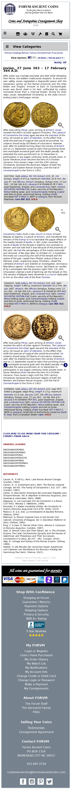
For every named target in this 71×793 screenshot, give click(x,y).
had (19, 250)
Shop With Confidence (35, 592)
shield (54, 194)
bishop (22, 239)
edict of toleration (33, 138)
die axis (29, 395)
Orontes (46, 277)
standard (53, 135)
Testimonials (36, 728)
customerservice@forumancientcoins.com (36, 772)
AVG (60, 184)
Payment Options (36, 606)
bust (48, 187)
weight (16, 179)
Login (28, 651)
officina (20, 182)
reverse (61, 187)
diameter (46, 179)
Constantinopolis (39, 192)
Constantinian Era (46, 53)
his (61, 141)
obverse (33, 184)
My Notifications (36, 667)
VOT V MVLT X (21, 197)
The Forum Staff (36, 703)
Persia (24, 130)
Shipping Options (36, 610)
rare (17, 199)
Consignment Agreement (36, 732)
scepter (61, 192)
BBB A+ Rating (36, 618)
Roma (7, 192)
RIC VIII (33, 176)
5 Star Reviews (36, 631)
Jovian (60, 53)
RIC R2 (25, 199)
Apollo (29, 242)
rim (57, 176)
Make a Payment (36, 684)
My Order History (36, 659)
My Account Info (36, 672)
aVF (53, 283)
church (39, 234)
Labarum (61, 132)
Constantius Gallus (12, 234)
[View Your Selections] (60, 34)
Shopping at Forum (36, 598)
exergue (42, 197)
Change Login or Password (36, 680)
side (26, 277)
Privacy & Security (36, 614)
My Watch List (36, 663)
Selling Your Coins (36, 722)
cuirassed (40, 187)
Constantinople (11, 170)
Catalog (16, 53)
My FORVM (35, 645)
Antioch (50, 130)
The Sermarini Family (36, 707)
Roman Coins (28, 53)
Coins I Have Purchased (36, 655)
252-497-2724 (36, 764)
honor (49, 234)
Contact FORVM (35, 741)
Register (42, 651)
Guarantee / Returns (36, 602)
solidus (24, 176)
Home (7, 53)
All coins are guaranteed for (35, 570)
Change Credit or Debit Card (36, 676)
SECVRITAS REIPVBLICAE (17, 189)
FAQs (36, 712)
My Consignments (36, 688)
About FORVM (35, 698)
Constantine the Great (17, 135)
